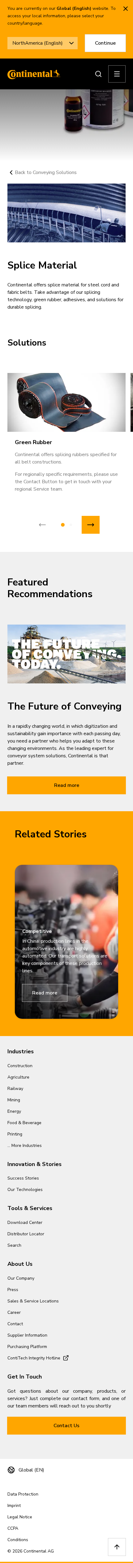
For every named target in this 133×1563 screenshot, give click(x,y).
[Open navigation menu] (117, 74)
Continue (105, 43)
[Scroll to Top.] (117, 1547)
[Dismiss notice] (125, 8)
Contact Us (66, 1425)
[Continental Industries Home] (32, 74)
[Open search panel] (98, 74)
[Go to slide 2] (71, 525)
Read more (66, 785)
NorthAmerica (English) (37, 43)
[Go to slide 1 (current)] (63, 525)
